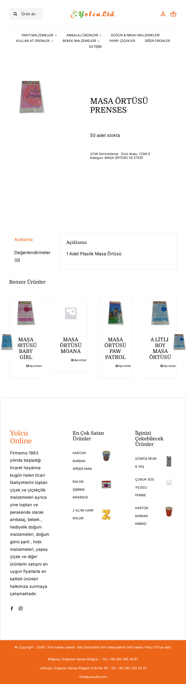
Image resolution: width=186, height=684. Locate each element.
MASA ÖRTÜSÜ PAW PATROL (115, 348)
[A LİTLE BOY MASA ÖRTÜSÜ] (160, 313)
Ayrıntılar (34, 366)
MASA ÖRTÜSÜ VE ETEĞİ (124, 158)
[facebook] (12, 608)
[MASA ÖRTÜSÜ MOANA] (70, 313)
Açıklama (23, 239)
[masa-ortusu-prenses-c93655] (31, 97)
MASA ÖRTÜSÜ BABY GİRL (26, 348)
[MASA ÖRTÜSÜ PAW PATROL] (115, 313)
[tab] (31, 239)
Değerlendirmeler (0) (32, 256)
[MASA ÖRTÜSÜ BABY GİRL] (25, 313)
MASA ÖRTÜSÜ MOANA (71, 345)
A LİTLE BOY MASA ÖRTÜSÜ (160, 348)
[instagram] (21, 608)
